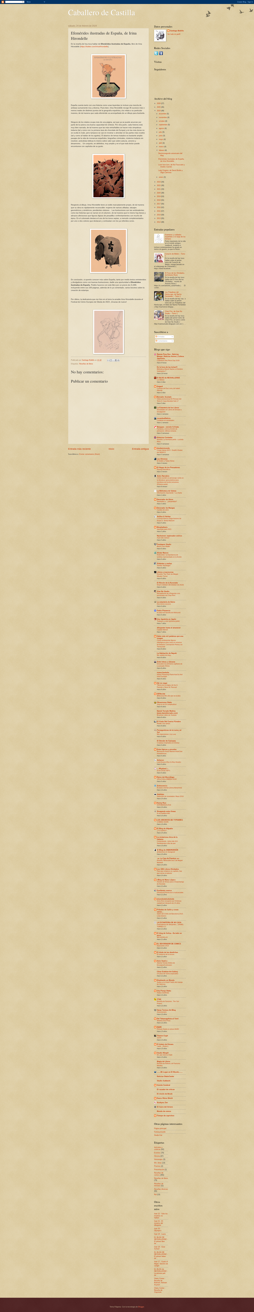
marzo (161, 147)
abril (161, 143)
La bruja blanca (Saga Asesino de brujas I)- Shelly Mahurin (169, 520)
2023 (159, 182)
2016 (159, 207)
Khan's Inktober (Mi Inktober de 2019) (170, 585)
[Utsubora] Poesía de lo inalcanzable (170, 892)
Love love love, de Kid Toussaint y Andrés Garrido (171, 166)
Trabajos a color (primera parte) (168, 621)
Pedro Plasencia (163, 611)
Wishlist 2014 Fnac (164, 1021)
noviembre (163, 117)
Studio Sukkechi (163, 1081)
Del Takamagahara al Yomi (168, 1019)
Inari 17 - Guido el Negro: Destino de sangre (161, 1264)
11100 (159, 1038)
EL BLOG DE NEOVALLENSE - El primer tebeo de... (161, 1255)
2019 (159, 196)
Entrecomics (162, 786)
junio (161, 136)
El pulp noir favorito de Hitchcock (168, 613)
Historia (157, 1156)
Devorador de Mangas (166, 508)
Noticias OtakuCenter (165, 1076)
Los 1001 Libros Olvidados (168, 869)
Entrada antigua (140, 449)
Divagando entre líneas (166, 811)
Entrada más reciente (79, 449)
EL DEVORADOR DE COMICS (169, 944)
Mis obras (158, 1163)
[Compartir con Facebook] (116, 360)
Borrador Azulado (164, 397)
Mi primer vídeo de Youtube (167, 715)
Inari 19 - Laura (160, 1234)
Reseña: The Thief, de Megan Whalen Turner (167, 575)
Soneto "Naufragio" (164, 565)
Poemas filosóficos (163, 469)
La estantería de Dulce (166, 602)
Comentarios (162, 341)
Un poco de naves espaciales (167, 974)
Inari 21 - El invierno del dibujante (158, 1223)
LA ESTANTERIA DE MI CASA (169, 922)
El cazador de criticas (166, 1089)
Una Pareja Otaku (164, 991)
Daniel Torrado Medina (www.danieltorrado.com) (167, 712)
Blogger (141, 1307)
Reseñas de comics (158, 1174)
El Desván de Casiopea (166, 741)
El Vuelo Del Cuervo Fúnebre (169, 722)
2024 (159, 111)
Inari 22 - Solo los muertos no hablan (161, 1216)
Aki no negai (162, 683)
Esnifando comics (164, 890)
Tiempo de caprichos (165, 1116)
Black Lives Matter (163, 546)
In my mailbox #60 (163, 813)
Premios (157, 1166)
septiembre (163, 125)
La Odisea (160, 380)
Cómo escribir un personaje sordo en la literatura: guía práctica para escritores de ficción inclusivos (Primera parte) (170, 481)
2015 (159, 211)
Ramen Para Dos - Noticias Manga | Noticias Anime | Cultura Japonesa (170, 356)
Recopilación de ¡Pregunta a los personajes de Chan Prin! (168, 594)
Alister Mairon (162, 553)
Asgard (160, 386)
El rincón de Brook (164, 1094)
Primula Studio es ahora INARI (168, 1029)
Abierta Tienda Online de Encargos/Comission (166, 964)
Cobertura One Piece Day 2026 (168, 360)
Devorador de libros (165, 499)
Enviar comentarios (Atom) (89, 454)
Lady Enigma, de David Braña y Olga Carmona (170, 171)
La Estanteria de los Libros (168, 408)
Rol (155, 1194)
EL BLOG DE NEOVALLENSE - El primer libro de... (161, 1240)
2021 (159, 189)
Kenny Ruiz (161, 803)
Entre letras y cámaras (166, 662)
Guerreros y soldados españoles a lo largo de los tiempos (175, 237)
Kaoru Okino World (165, 1098)
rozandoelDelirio (164, 418)
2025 (159, 107)
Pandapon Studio (164, 544)
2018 (159, 200)
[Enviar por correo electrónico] (108, 360)
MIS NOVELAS (162, 937)
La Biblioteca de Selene (166, 491)
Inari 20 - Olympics (157, 1230)
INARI (159, 1027)
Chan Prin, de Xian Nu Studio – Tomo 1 (173, 312)
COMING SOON (162, 822)
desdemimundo (163, 448)
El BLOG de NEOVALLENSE (168, 378)
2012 (159, 222)
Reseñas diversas (161, 1189)
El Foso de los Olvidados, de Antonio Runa (175, 274)
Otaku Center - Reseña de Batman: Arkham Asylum (160, 1282)
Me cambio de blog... (164, 655)
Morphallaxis (162, 527)
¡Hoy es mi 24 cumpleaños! (166, 704)
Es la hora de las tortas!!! (167, 367)
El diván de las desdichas (167, 952)
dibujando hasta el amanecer (169, 628)
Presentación (159, 1170)
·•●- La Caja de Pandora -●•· (168, 858)
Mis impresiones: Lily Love (166, 734)
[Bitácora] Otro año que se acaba (168, 696)
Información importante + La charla (169, 493)
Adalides (160, 794)
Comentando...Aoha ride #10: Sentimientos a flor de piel (167, 842)
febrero (162, 150)
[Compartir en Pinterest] (118, 360)
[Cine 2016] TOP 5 (163, 771)
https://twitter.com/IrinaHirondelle (94, 47)
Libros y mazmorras (165, 572)
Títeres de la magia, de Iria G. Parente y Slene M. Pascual (167, 686)
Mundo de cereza (164, 1111)
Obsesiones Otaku (164, 702)
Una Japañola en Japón (166, 619)
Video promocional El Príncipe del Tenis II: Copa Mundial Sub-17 (169, 400)
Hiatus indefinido (163, 993)
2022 (159, 185)
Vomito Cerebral (163, 1085)
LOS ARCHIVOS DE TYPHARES (170, 820)
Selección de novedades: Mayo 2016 (170, 796)
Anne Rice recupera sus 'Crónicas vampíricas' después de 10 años (169, 902)
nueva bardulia (163, 673)
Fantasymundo (159, 1132)
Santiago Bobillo (177, 31)
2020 (159, 193)
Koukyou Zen (162, 1103)
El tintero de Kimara (165, 1044)
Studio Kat (158, 1135)
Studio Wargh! (163, 1053)
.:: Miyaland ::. (163, 769)
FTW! (159, 999)
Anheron (160, 760)
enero (161, 177)
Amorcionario (162, 1012)
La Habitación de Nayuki (167, 653)
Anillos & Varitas (164, 516)
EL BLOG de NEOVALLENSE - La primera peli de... (161, 1272)
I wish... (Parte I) (162, 1046)
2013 (159, 218)
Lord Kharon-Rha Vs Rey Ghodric (169, 762)
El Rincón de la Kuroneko (167, 583)
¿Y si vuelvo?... (162, 831)
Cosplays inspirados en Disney (168, 743)
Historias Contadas (164, 437)
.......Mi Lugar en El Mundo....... (170, 1072)
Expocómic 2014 (163, 946)
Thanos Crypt (162, 1036)
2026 (159, 103)
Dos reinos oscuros (164, 604)
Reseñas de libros (86, 364)
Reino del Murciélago (165, 777)
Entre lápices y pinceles (166, 749)
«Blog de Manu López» (166, 880)
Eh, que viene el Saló (164, 1055)
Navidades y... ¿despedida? (167, 501)
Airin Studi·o (162, 961)
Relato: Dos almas (163, 723)
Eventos (157, 1153)
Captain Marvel (162, 630)
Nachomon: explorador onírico (169, 536)
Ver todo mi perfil (173, 34)
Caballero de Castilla (101, 12)
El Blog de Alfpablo (165, 829)
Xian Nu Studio (163, 591)
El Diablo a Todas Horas (165, 461)
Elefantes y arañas (164, 564)
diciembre (163, 114)
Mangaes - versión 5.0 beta (168, 427)
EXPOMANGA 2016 (164, 805)
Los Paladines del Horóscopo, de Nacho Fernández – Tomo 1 (173, 294)
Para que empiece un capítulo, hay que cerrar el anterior (169, 872)
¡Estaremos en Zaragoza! (166, 852)
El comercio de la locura (165, 954)
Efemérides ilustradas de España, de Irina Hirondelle (171, 160)
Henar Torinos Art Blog (166, 1010)
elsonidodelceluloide (165, 899)
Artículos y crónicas (158, 1148)
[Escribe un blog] (111, 360)
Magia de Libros (163, 1061)
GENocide (161, 694)
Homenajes (158, 1159)
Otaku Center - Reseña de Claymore (159, 1290)
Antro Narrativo (163, 476)
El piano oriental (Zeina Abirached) (169, 788)
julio (160, 132)
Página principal (160, 1128)
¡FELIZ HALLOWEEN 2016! (167, 779)
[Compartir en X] (113, 360)
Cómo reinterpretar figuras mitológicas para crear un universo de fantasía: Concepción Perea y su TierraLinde (169, 643)
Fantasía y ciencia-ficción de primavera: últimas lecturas (167, 430)
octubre (162, 121)
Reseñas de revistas (158, 1185)
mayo (161, 139)
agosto (162, 128)
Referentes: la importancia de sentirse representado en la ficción (169, 556)
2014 (159, 215)
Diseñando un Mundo (165, 980)
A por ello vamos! (163, 538)
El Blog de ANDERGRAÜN (167, 850)
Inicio (111, 449)
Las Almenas (162, 459)
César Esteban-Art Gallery (167, 972)
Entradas (161, 337)
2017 (159, 204)
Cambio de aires (163, 510)
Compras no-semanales (165, 420)
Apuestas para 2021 (164, 529)
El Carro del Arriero (165, 1107)
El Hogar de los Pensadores (168, 467)
